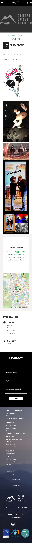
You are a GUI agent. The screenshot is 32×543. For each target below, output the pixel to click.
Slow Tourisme (10, 444)
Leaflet (12, 307)
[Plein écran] (5, 275)
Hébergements (10, 453)
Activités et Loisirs (11, 459)
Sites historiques (11, 416)
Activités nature (11, 425)
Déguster (9, 456)
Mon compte (10, 471)
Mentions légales (11, 474)
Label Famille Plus (11, 447)
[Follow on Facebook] (19, 524)
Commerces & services (13, 462)
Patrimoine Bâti (10, 436)
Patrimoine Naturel (11, 431)
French (31, 3)
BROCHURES (16, 486)
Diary (14, 35)
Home (10, 35)
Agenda (8, 464)
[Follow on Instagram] (13, 524)
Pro (24, 3)
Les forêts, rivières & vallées (14, 418)
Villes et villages (11, 428)
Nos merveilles (10, 413)
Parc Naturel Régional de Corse (15, 433)
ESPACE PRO (16, 480)
